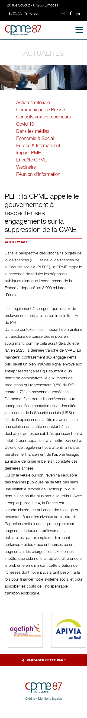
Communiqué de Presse (40, 109)
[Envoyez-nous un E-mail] (63, 13)
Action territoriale (33, 102)
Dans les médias (32, 131)
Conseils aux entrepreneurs (43, 117)
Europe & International (38, 145)
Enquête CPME (31, 160)
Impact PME (28, 152)
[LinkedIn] (78, 13)
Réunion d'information (38, 174)
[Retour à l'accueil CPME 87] (23, 31)
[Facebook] (71, 13)
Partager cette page (46, 660)
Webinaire (26, 167)
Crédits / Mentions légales (43, 698)
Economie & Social (35, 138)
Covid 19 (25, 124)
